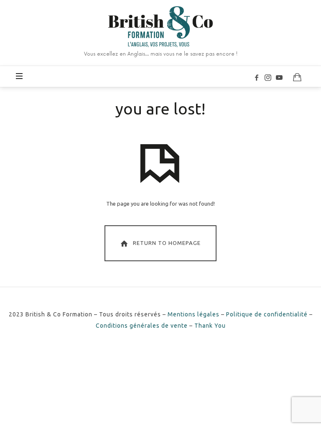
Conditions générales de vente (142, 325)
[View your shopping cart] (297, 77)
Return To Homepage (167, 242)
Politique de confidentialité (267, 314)
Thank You (210, 325)
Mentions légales (193, 314)
